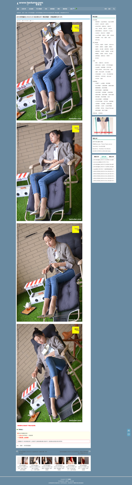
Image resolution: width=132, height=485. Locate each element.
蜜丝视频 (108, 83)
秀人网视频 (98, 85)
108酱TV (97, 83)
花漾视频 (104, 92)
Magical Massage (110, 108)
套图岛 (19, 20)
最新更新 (65, 8)
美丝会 (102, 108)
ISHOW (97, 78)
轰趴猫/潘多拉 (99, 30)
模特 (59, 8)
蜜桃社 (101, 46)
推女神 (97, 24)
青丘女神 (109, 76)
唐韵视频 (98, 105)
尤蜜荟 (101, 44)
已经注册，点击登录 (23, 437)
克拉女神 (105, 30)
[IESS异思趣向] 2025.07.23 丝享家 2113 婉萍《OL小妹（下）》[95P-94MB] (104, 159)
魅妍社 (97, 49)
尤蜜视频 (98, 103)
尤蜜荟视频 (104, 85)
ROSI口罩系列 (99, 69)
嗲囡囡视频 (98, 87)
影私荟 (106, 53)
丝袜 (46, 8)
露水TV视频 (104, 110)
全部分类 (24, 8)
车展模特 (101, 113)
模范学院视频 (99, 90)
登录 (106, 8)
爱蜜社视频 (111, 85)
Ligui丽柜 (98, 67)
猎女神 (110, 28)
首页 (18, 9)
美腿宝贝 (101, 62)
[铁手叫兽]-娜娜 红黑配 (98, 141)
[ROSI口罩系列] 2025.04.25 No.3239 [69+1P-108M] (104, 178)
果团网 (108, 33)
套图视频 (52, 8)
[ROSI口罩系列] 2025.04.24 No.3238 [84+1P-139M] (104, 176)
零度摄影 (98, 37)
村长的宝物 (98, 26)
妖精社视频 (109, 103)
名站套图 (31, 8)
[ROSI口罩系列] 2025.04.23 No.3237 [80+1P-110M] (104, 173)
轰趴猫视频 (98, 110)
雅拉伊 (109, 26)
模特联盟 (98, 55)
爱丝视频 (98, 96)
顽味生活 (103, 55)
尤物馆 (101, 53)
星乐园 (110, 53)
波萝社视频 (111, 94)
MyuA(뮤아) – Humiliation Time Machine (102, 148)
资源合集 (95, 113)
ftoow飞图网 (98, 35)
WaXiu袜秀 (101, 71)
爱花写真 (98, 76)
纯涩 (109, 96)
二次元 (104, 74)
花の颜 (101, 49)
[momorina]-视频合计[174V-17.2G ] (101, 162)
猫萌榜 (107, 51)
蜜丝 (112, 69)
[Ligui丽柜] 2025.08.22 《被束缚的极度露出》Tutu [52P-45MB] (104, 169)
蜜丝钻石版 (98, 65)
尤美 (97, 28)
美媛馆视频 (105, 90)
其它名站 (98, 39)
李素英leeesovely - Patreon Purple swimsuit (102, 144)
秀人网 (97, 44)
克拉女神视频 (99, 99)
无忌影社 (98, 33)
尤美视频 (103, 103)
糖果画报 (98, 51)
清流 (109, 37)
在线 (73, 8)
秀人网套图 (39, 8)
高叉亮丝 (107, 62)
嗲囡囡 (97, 53)
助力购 (97, 58)
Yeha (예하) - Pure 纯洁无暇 (99, 146)
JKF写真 (106, 101)
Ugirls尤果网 (111, 21)
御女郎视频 (104, 87)
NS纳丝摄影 (98, 74)
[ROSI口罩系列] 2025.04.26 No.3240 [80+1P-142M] (104, 180)
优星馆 (102, 51)
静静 (21, 445)
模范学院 (107, 49)
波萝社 (107, 24)
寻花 (102, 37)
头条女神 (102, 24)
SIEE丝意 (103, 76)
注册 (109, 8)
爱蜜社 (110, 46)
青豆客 (100, 28)
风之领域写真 (110, 74)
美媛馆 (106, 46)
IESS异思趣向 (31, 12)
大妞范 (102, 105)
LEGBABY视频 (99, 101)
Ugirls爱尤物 (104, 21)
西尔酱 (112, 35)
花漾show (111, 44)
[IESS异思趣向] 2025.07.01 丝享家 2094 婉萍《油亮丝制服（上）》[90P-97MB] (104, 164)
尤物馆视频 (110, 92)
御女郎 (111, 49)
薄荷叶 (108, 55)
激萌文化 (104, 26)
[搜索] (114, 9)
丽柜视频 (103, 67)
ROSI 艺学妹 (106, 69)
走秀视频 (98, 108)
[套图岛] (29, 2)
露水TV (105, 28)
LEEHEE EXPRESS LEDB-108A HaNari (102, 151)
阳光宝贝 (103, 33)
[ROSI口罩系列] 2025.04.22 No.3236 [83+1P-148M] (104, 171)
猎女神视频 (103, 96)
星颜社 (97, 46)
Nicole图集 (108, 71)
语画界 (106, 44)
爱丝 (97, 62)
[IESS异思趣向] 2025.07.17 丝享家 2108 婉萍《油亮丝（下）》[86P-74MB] (104, 166)
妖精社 (103, 65)
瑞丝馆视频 (98, 92)
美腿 (102, 78)
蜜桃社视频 (98, 94)
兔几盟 (111, 51)
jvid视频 (103, 83)
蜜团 (106, 37)
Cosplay (111, 30)
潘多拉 (104, 35)
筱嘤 (97, 71)
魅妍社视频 (104, 94)
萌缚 (108, 35)
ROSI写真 (109, 67)
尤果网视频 (105, 99)
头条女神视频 (109, 105)
